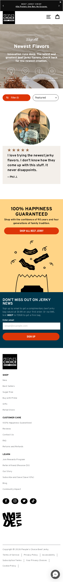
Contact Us (8, 434)
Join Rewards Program (14, 459)
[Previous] (3, 5)
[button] (55, 574)
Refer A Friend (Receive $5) (16, 465)
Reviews (7, 429)
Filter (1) (14, 97)
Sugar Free (8, 392)
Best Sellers (9, 386)
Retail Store (9, 410)
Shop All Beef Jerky (31, 230)
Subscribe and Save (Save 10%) (18, 477)
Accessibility (48, 555)
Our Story (7, 471)
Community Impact (12, 489)
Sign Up (31, 336)
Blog (5, 483)
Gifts (5, 404)
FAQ (4, 440)
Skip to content (31, 2)
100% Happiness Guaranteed (17, 423)
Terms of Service (11, 555)
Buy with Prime (10, 398)
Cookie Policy (9, 566)
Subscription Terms (12, 560)
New (5, 380)
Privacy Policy (31, 555)
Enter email (8, 320)
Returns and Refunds (13, 446)
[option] (31, 56)
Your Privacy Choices (36, 560)
